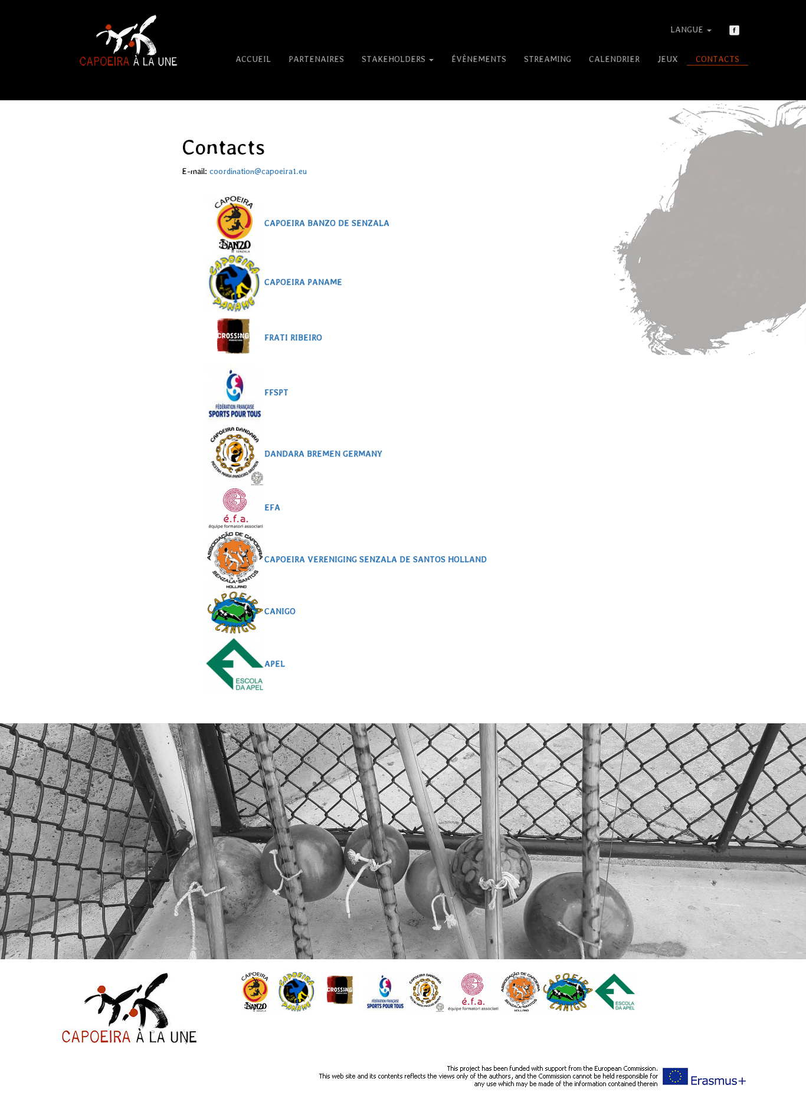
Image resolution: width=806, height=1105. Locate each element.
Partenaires (316, 59)
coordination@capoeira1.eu (258, 171)
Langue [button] (688, 29)
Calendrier (614, 59)
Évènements (478, 59)
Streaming (547, 59)
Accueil (253, 59)
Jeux (667, 59)
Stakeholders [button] (395, 59)
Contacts (717, 59)
